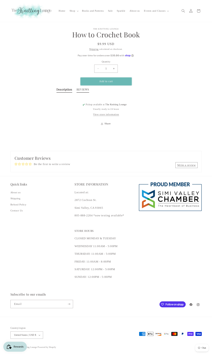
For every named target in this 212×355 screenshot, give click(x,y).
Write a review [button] (186, 165)
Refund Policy (18, 204)
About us (15, 192)
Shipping (94, 49)
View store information (106, 114)
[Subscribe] (69, 304)
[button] (73, 11)
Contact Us (16, 210)
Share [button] (108, 123)
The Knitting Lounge (27, 347)
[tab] (64, 90)
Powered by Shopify (47, 347)
